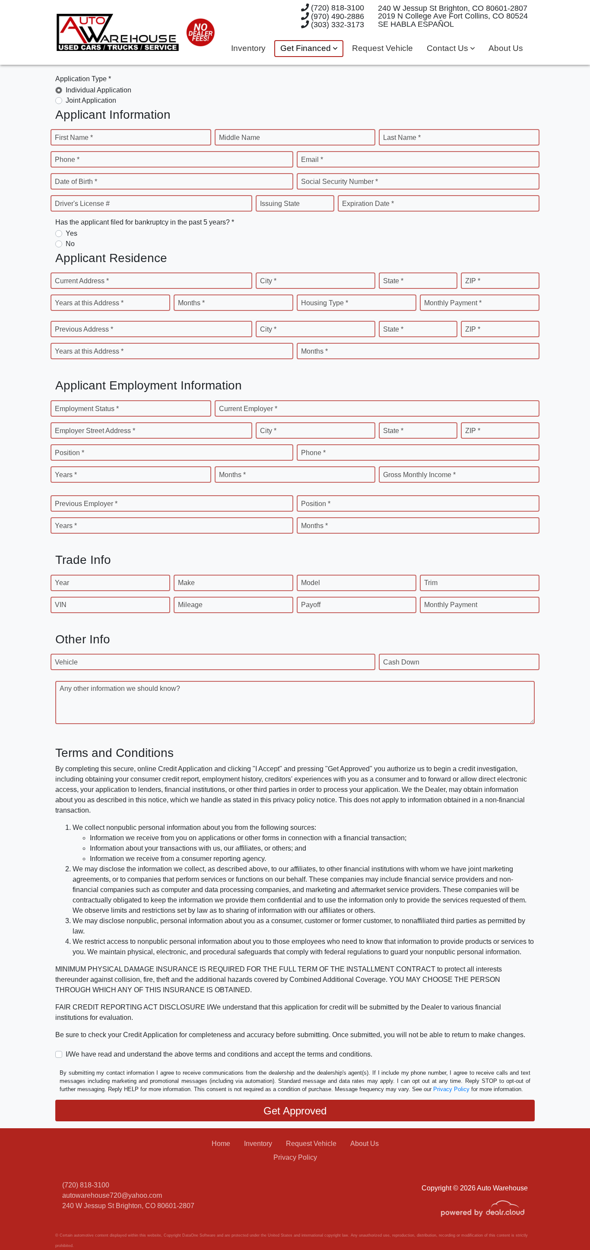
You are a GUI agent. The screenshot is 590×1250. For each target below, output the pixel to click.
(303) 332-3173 (336, 24)
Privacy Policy (451, 1089)
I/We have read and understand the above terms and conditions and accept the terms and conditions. (219, 1054)
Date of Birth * (76, 181)
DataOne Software (199, 1235)
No (70, 243)
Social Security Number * (339, 181)
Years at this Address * (89, 303)
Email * (312, 159)
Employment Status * (87, 408)
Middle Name (239, 137)
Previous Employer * (86, 503)
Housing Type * (324, 303)
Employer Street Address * (95, 430)
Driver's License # (82, 203)
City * (268, 281)
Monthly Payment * (453, 303)
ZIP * (472, 281)
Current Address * (82, 281)
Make (186, 582)
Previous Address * (84, 329)
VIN (61, 604)
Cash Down (401, 662)
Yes (71, 233)
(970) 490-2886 (336, 16)
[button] (308, 48)
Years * (66, 474)
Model (310, 582)
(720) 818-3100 (336, 7)
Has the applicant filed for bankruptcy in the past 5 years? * (144, 222)
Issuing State (280, 203)
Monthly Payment (450, 604)
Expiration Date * (368, 203)
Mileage (190, 604)
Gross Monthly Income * (419, 474)
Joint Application (91, 100)
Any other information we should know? (120, 688)
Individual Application (98, 90)
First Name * (74, 137)
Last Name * (402, 137)
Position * (69, 452)
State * (393, 281)
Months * (191, 303)
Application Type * (83, 78)
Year (62, 582)
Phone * (67, 159)
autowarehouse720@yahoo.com (112, 1195)
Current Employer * (248, 408)
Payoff (310, 604)
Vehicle (66, 662)
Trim (431, 582)
